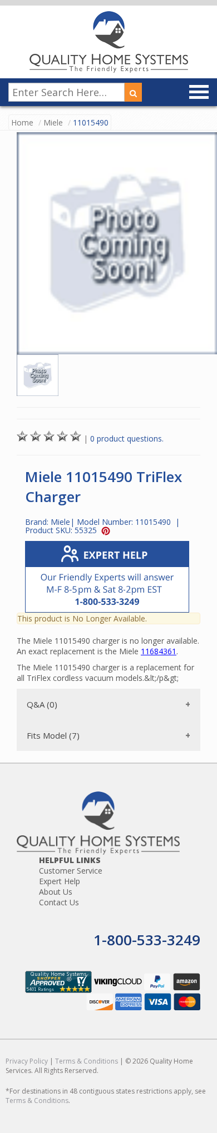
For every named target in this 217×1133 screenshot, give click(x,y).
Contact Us (59, 902)
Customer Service (70, 870)
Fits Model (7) (53, 735)
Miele (53, 122)
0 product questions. (127, 438)
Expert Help (59, 881)
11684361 (158, 651)
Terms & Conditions (86, 1061)
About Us (55, 891)
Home (22, 122)
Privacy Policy (27, 1061)
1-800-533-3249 (146, 940)
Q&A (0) (42, 704)
